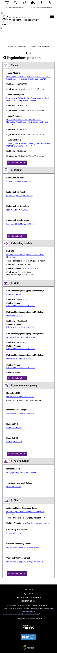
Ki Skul (14, 500)
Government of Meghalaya (41, 7)
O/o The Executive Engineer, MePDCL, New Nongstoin (25, 255)
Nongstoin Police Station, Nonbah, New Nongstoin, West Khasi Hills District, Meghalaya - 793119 (27, 122)
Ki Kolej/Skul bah (20, 460)
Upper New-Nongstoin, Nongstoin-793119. (25, 547)
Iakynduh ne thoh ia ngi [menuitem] (28, 597)
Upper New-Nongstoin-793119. (20, 396)
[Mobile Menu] (52, 16)
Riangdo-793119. (13, 533)
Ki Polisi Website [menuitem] (29, 589)
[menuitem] (6, 2)
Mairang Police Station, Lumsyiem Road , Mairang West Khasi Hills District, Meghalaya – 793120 (28, 77)
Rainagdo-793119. (14, 441)
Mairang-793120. (13, 486)
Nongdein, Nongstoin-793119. (19, 358)
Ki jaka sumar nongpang (24, 385)
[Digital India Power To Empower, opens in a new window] (28, 648)
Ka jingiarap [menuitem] (28, 593)
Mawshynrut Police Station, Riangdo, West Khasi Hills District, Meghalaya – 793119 (27, 99)
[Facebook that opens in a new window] (26, 53)
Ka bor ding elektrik (21, 243)
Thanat (15, 65)
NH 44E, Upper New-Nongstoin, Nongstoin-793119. (25, 512)
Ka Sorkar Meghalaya (14, 7)
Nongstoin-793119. (14, 315)
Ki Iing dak (16, 169)
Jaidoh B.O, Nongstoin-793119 (19, 195)
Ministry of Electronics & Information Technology (20, 614)
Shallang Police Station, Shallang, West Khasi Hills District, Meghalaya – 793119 (28, 144)
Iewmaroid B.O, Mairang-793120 (20, 224)
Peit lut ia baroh (15, 162)
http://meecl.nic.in (31, 268)
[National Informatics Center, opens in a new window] (28, 637)
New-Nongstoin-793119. (17, 209)
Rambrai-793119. (13, 294)
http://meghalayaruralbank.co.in (20, 305)
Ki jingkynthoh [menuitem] (28, 601)
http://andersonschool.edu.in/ (36, 523)
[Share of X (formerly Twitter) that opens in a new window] (30, 53)
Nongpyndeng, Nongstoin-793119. (21, 337)
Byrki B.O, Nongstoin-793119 (18, 181)
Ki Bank (15, 282)
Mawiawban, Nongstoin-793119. (20, 413)
